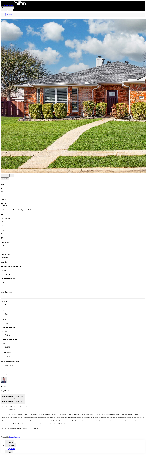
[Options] (3, 175)
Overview (8, 14)
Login (3, 10)
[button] (73, 96)
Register (9, 10)
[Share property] (11, 175)
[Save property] (7, 175)
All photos (5, 178)
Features (8, 16)
